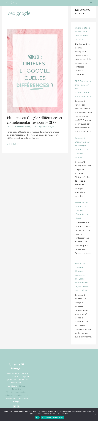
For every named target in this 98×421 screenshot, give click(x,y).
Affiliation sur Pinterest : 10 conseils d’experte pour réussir (82, 210)
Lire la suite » (13, 143)
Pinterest (46, 127)
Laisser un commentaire (18, 127)
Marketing (37, 127)
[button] (91, 3)
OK (37, 417)
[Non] (95, 415)
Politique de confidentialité (52, 417)
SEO (54, 127)
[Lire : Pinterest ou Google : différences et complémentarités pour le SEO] (35, 71)
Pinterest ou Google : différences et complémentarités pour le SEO (34, 120)
